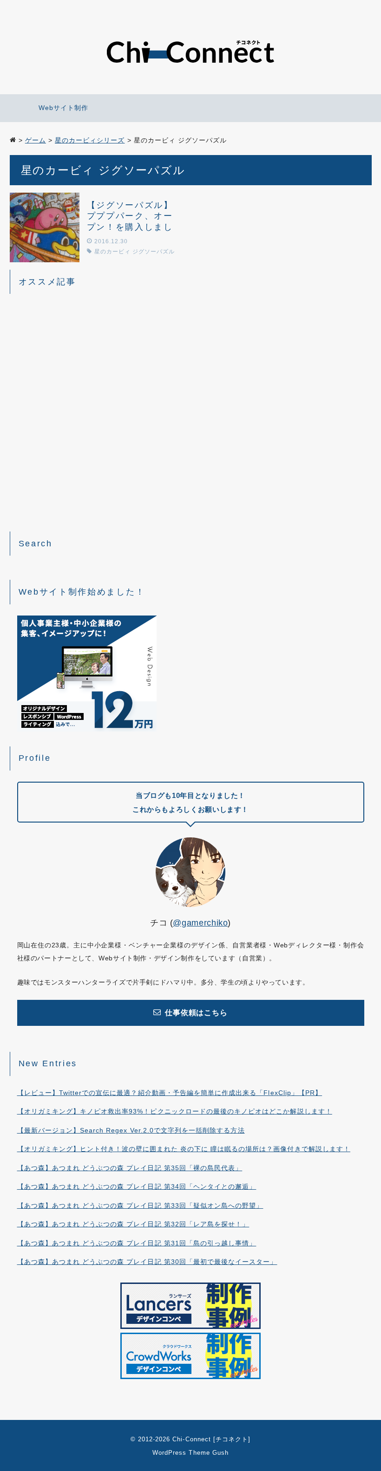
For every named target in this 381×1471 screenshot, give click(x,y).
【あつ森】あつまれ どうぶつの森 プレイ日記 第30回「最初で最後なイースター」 (147, 1261)
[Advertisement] (191, 408)
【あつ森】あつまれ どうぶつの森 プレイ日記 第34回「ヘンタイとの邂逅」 (136, 1186)
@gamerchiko (200, 922)
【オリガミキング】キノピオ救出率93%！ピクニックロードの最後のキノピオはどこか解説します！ (174, 1111)
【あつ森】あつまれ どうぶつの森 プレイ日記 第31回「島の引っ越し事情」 (136, 1243)
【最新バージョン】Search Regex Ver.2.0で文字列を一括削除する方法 (131, 1130)
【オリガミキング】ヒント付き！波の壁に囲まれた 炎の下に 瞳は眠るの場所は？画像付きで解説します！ (183, 1149)
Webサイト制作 (63, 107)
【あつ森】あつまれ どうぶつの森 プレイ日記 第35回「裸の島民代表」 (130, 1168)
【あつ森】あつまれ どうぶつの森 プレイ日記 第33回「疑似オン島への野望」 (140, 1205)
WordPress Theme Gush (190, 1452)
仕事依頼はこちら (196, 1013)
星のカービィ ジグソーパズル (134, 251)
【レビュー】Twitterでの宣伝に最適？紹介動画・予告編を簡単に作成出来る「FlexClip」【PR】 (169, 1092)
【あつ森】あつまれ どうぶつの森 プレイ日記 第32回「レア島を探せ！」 (133, 1224)
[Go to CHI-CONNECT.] (13, 140)
